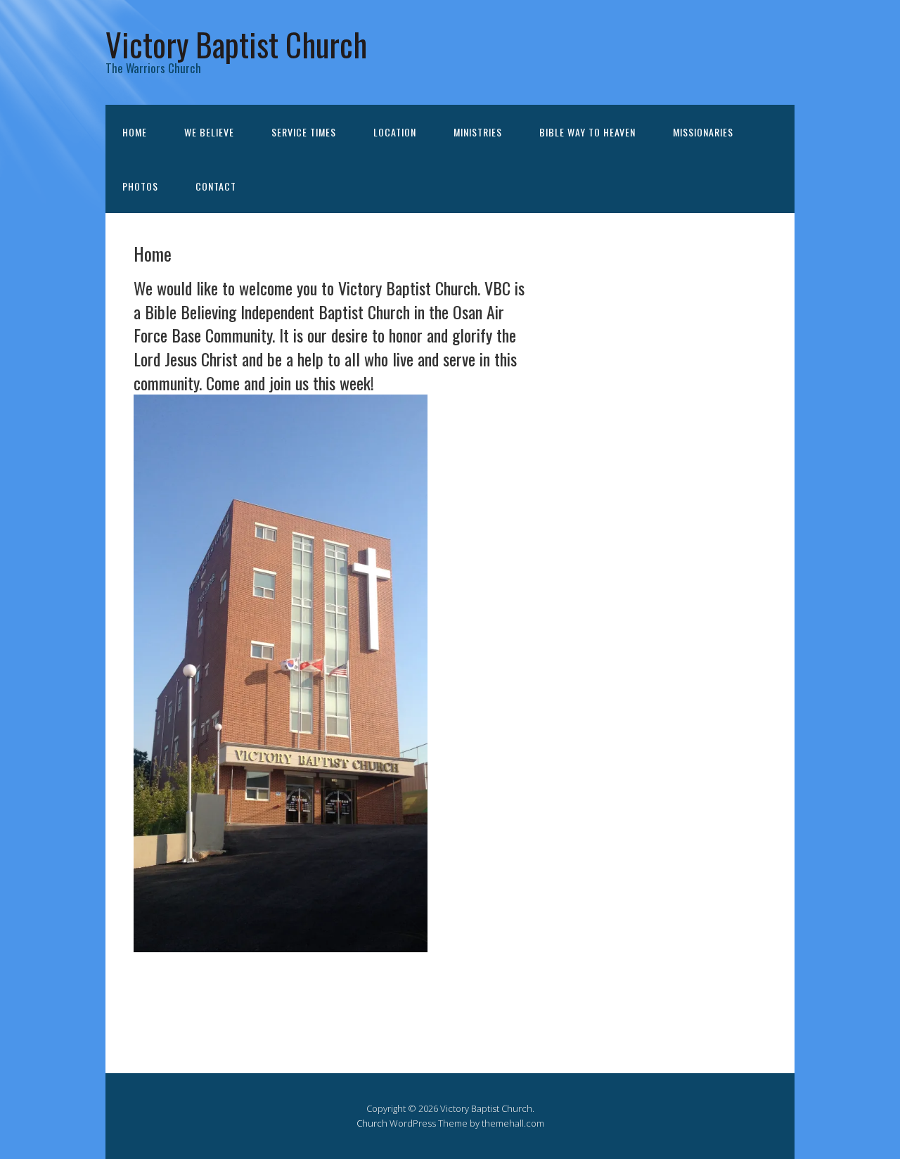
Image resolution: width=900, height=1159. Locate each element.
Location (394, 131)
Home (134, 131)
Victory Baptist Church (236, 44)
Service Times (303, 131)
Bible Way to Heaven (587, 131)
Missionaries (703, 131)
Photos (140, 186)
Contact (215, 186)
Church (371, 1123)
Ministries (478, 131)
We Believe (209, 131)
